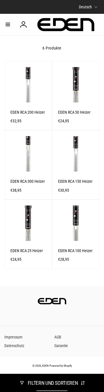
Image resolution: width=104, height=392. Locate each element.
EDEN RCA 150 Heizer (75, 181)
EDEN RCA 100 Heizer (75, 250)
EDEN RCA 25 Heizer (26, 250)
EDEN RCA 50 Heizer (74, 112)
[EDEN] (52, 303)
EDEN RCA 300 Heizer (27, 181)
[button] (7, 24)
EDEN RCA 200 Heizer (27, 112)
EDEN (45, 365)
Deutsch (85, 7)
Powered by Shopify (60, 365)
